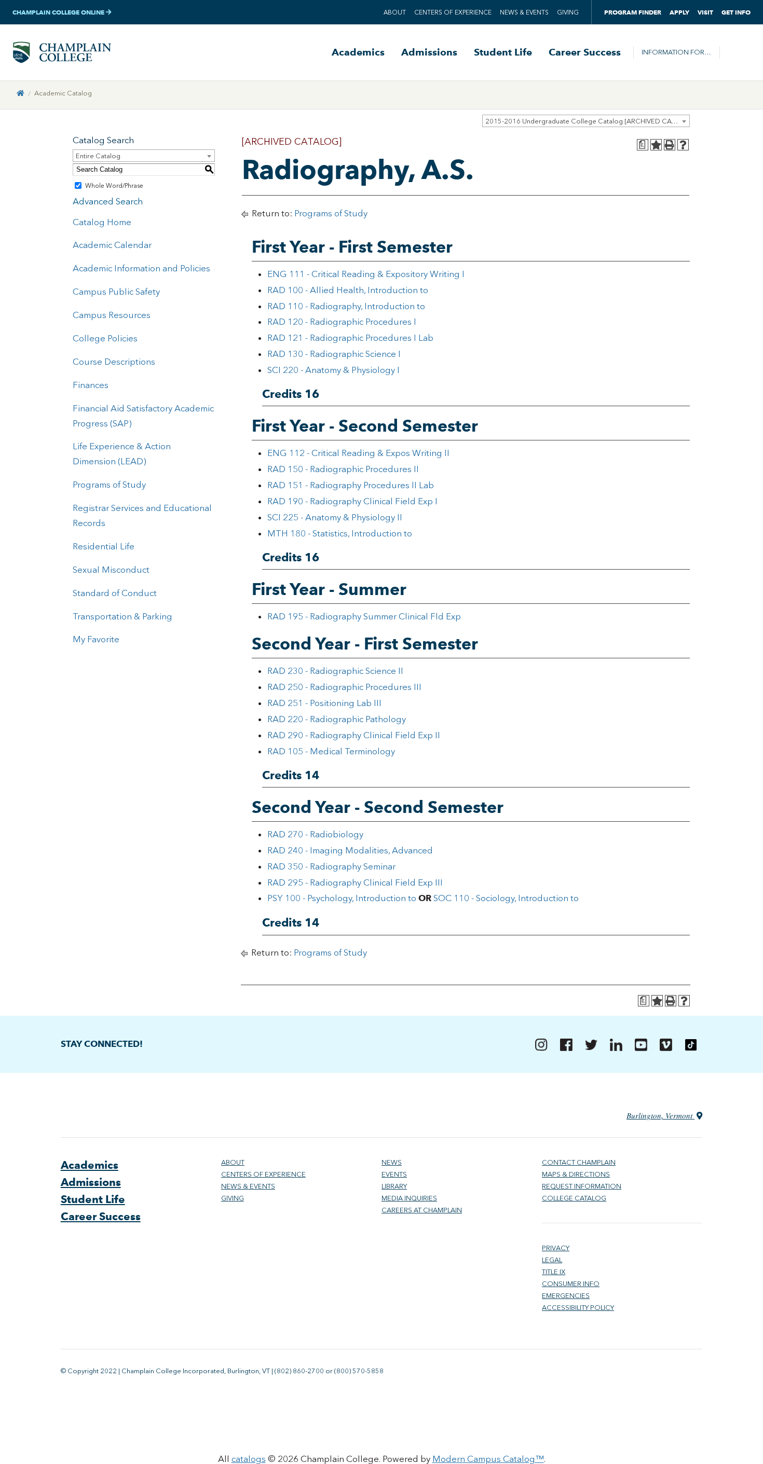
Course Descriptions (114, 361)
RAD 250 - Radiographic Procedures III (344, 687)
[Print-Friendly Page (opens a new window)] (669, 144)
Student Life (503, 52)
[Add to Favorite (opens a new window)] (656, 144)
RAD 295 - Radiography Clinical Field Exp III (355, 882)
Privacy (555, 1248)
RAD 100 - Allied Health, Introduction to (347, 290)
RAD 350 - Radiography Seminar (331, 866)
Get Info (736, 12)
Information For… (676, 52)
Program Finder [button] (632, 12)
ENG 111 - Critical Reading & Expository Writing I (366, 274)
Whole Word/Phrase (114, 185)
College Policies (105, 338)
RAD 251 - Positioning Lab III (324, 703)
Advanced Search (108, 201)
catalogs (248, 1459)
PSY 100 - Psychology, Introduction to (341, 898)
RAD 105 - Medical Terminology (331, 751)
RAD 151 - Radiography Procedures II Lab (350, 485)
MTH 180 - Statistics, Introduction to (339, 533)
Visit (705, 12)
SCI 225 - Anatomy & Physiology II (334, 517)
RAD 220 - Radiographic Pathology (336, 719)
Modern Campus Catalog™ (488, 1459)
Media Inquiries (409, 1198)
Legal (552, 1260)
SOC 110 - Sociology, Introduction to (506, 898)
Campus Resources (112, 315)
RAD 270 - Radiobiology (315, 834)
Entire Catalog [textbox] (98, 156)
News (392, 1162)
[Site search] (735, 52)
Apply (679, 12)
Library (394, 1186)
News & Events (524, 12)
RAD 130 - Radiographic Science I (334, 354)
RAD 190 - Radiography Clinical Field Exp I (352, 501)
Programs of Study (109, 484)
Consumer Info (571, 1284)
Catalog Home (102, 222)
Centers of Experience (453, 12)
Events (394, 1174)
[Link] (20, 93)
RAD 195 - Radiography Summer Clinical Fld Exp (364, 616)
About (395, 12)
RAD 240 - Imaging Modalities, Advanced (350, 850)
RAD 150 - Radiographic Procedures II (343, 469)
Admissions (429, 52)
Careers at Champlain (422, 1210)
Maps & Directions (576, 1174)
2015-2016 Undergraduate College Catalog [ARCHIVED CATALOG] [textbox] (587, 121)
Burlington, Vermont (660, 1115)
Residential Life (103, 546)
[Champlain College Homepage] (61, 52)
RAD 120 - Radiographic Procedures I (341, 321)
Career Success (585, 52)
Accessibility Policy (578, 1307)
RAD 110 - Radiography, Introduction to (346, 306)
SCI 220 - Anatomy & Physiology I (333, 370)
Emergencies (566, 1296)
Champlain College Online (59, 12)
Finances (90, 385)
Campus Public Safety (116, 291)
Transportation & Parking (122, 616)
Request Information (581, 1186)
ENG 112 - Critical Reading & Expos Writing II (358, 453)
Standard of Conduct (115, 593)
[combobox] (586, 121)
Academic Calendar (112, 245)
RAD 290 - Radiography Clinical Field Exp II (353, 735)
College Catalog (574, 1198)
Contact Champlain (579, 1162)
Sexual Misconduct (111, 569)
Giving (568, 12)
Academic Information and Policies (141, 268)
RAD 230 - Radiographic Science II (335, 671)
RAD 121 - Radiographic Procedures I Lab (350, 338)
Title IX (553, 1272)
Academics (358, 52)
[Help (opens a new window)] (683, 144)
